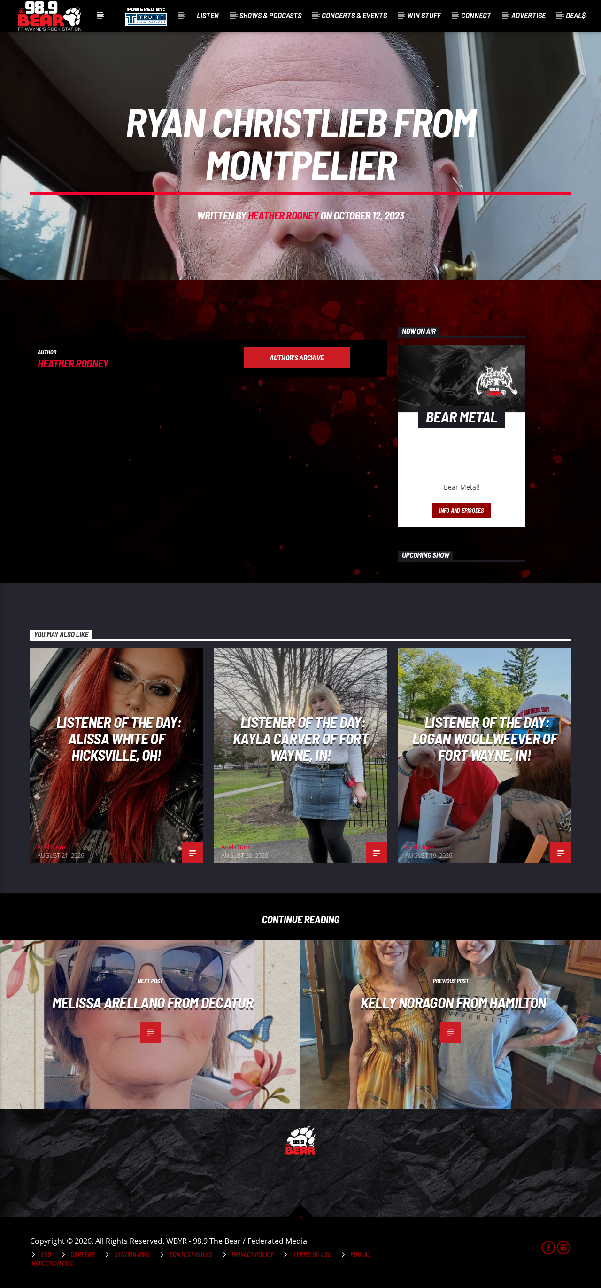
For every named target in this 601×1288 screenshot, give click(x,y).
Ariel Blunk (52, 847)
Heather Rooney (283, 215)
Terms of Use (312, 1254)
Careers (82, 1254)
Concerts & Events (354, 15)
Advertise (528, 15)
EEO (46, 1254)
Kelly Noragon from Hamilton (453, 1002)
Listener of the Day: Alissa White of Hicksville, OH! (118, 738)
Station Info (132, 1254)
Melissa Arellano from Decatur (152, 1002)
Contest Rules (191, 1254)
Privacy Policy (252, 1254)
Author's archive (297, 357)
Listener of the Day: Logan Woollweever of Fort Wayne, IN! (484, 738)
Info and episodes (461, 510)
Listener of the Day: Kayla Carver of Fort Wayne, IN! (300, 738)
